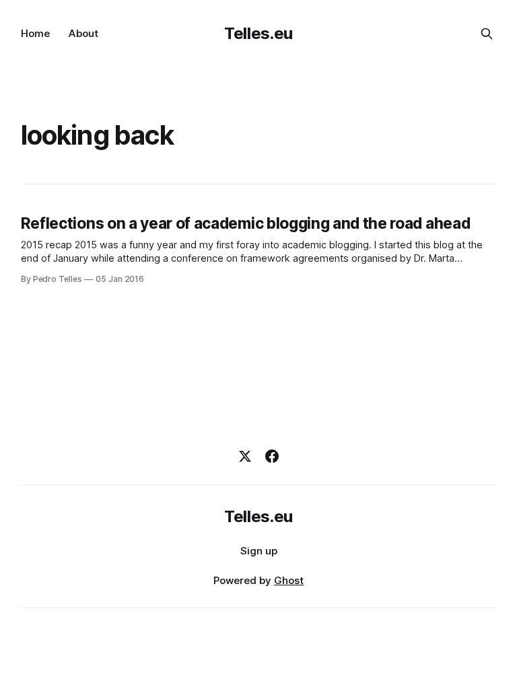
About (83, 33)
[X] (245, 456)
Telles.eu (258, 33)
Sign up (258, 550)
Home (35, 33)
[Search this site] (486, 33)
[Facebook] (272, 456)
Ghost (289, 580)
